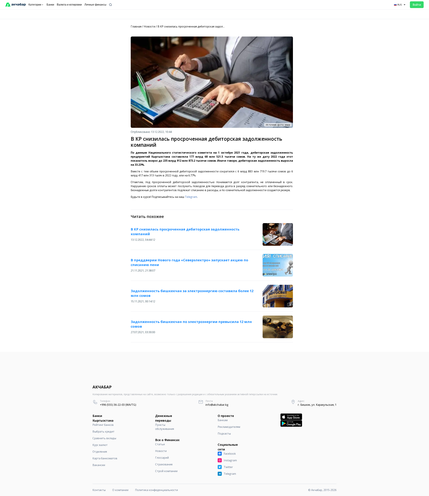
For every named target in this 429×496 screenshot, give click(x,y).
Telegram (191, 197)
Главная (136, 26)
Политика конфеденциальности (156, 490)
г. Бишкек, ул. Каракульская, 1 (317, 405)
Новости (149, 26)
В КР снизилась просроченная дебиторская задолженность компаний (204, 26)
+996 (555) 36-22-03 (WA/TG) (118, 405)
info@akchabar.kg (216, 405)
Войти (417, 5)
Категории (34, 4)
